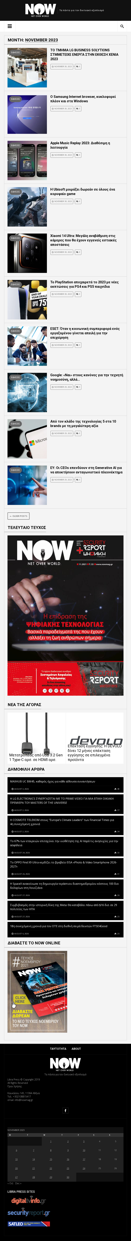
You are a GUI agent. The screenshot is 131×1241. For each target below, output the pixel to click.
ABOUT (76, 1048)
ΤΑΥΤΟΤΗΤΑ (58, 1048)
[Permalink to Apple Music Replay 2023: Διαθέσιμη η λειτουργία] (27, 160)
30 (68, 1177)
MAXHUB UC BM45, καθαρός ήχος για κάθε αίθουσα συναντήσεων (52, 781)
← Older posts (18, 516)
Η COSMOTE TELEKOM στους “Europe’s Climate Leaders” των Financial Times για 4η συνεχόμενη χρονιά (62, 822)
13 (16, 1159)
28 (33, 1177)
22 (51, 1168)
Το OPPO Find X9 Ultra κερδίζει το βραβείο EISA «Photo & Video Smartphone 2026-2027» (63, 864)
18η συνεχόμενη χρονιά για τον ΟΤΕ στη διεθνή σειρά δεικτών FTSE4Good (59, 926)
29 (51, 1177)
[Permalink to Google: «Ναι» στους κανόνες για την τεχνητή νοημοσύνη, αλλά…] (27, 392)
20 (16, 1168)
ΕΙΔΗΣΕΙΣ (15, 52)
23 (68, 1168)
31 (118, 874)
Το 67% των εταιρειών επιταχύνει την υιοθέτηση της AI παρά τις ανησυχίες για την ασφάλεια (64, 843)
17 (84, 1159)
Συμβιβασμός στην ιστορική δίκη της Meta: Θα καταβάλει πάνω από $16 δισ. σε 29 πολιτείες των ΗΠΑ (63, 907)
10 (84, 1150)
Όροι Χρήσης (15, 1086)
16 (68, 1159)
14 (33, 1159)
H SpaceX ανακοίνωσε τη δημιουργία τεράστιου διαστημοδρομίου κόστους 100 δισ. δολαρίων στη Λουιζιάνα (64, 886)
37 (118, 810)
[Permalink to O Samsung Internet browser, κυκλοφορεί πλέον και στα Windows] (27, 113)
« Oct (10, 1183)
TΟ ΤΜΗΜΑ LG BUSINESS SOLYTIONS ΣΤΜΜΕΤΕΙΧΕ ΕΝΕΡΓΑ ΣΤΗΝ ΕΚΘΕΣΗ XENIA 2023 (84, 54)
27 (16, 1177)
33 (118, 852)
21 (33, 1168)
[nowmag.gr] (40, 9)
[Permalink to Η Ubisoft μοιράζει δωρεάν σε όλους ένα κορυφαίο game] (27, 206)
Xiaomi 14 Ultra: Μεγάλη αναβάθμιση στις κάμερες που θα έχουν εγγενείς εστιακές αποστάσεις (83, 240)
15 (51, 1159)
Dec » (18, 1183)
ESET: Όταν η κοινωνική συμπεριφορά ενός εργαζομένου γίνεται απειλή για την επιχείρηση (85, 333)
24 (84, 1168)
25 (118, 916)
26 (118, 895)
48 (118, 789)
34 (118, 831)
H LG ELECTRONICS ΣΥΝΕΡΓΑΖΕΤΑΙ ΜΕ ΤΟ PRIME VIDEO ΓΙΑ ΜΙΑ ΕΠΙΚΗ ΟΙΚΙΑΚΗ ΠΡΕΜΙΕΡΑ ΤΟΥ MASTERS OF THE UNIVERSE (62, 801)
